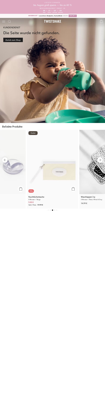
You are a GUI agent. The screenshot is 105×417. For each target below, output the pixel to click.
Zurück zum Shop (13, 40)
